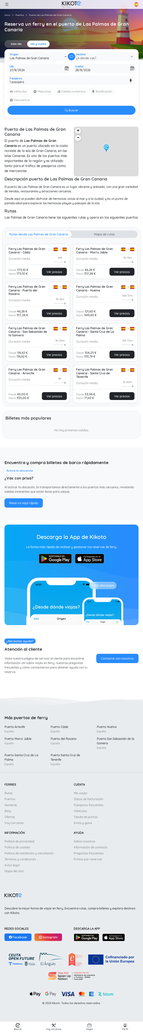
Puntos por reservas (88, 859)
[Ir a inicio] (71, 4)
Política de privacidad (19, 841)
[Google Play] (86, 937)
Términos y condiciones (20, 859)
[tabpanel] (71, 322)
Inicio (7, 15)
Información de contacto (90, 847)
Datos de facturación (88, 799)
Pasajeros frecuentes (88, 805)
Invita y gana (83, 823)
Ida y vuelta (38, 44)
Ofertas (9, 817)
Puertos (19, 15)
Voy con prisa (13, 823)
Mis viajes (80, 793)
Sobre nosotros (84, 841)
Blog (7, 811)
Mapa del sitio (14, 871)
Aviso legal (12, 865)
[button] (6, 4)
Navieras (10, 805)
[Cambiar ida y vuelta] (71, 56)
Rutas (8, 793)
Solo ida (16, 44)
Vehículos (80, 811)
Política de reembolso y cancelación (29, 853)
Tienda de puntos (86, 817)
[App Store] (113, 937)
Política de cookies (17, 847)
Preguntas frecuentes (89, 853)
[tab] (39, 234)
